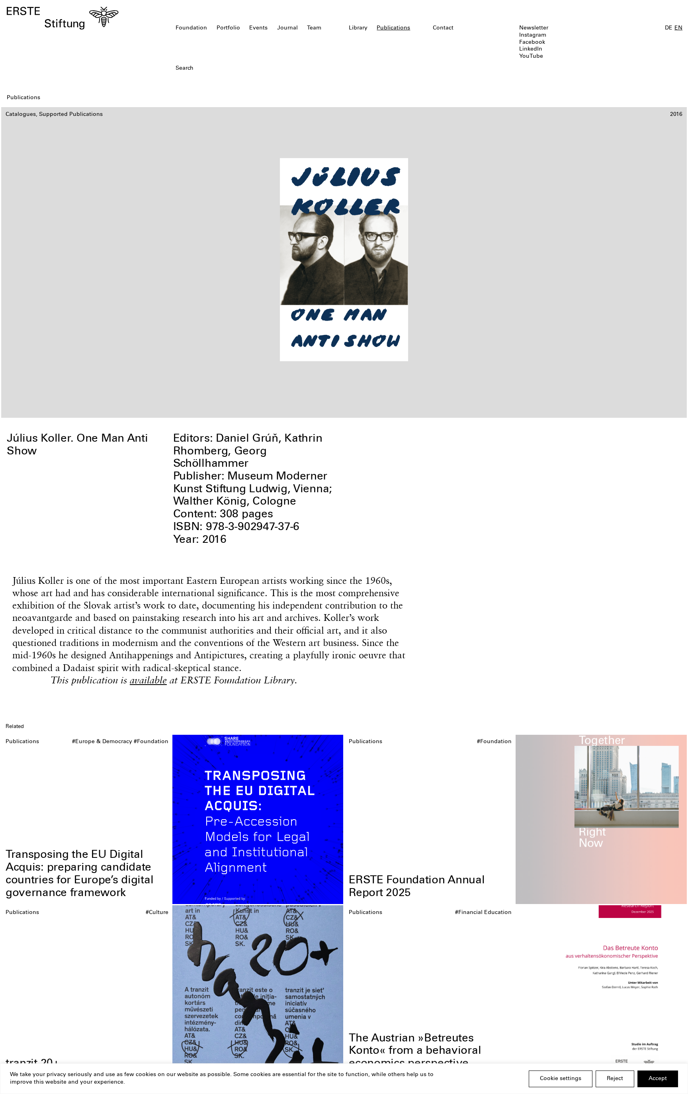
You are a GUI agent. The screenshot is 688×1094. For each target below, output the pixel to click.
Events (258, 28)
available (148, 680)
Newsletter (533, 28)
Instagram (532, 35)
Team (314, 28)
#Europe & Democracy (102, 742)
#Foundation (151, 742)
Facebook (532, 42)
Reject (615, 1079)
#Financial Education (483, 913)
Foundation (191, 28)
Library (358, 28)
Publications (393, 28)
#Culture (157, 913)
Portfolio (228, 28)
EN (678, 28)
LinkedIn (530, 49)
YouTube (531, 56)
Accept (658, 1079)
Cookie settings (560, 1079)
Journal (287, 28)
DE (668, 28)
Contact (443, 28)
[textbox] (289, 68)
